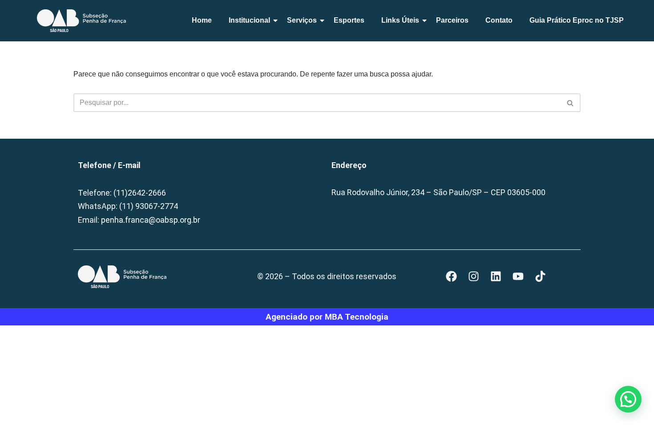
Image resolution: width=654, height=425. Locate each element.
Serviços (302, 20)
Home (202, 20)
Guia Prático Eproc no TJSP (576, 20)
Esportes (349, 20)
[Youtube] (518, 276)
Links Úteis (400, 20)
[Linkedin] (496, 276)
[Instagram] (474, 276)
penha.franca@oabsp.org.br (150, 220)
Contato (499, 20)
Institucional (249, 20)
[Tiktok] (540, 276)
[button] (628, 399)
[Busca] (571, 102)
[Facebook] (451, 276)
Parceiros (452, 20)
